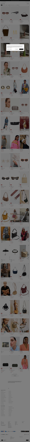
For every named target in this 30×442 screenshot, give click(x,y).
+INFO (11, 47)
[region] (15, 47)
